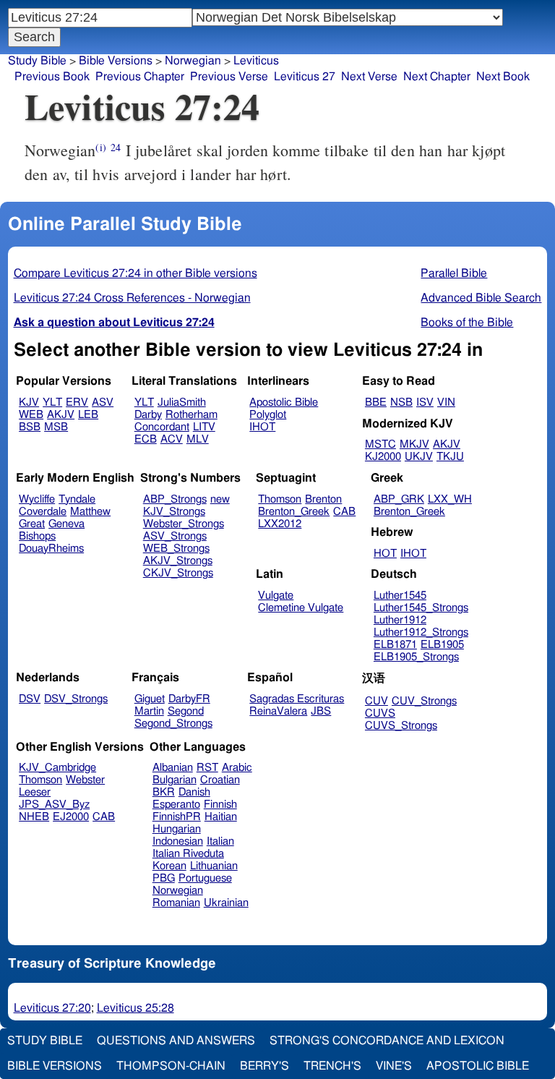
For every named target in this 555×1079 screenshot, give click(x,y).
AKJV (60, 414)
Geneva (66, 524)
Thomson (279, 499)
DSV (29, 699)
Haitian (221, 816)
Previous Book (52, 76)
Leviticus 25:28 (135, 1008)
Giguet (149, 699)
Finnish (220, 804)
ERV (77, 402)
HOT (385, 553)
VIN (446, 402)
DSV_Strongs (76, 699)
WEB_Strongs (176, 548)
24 (116, 147)
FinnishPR (176, 816)
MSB (56, 427)
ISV (425, 402)
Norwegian (193, 61)
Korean (169, 866)
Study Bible (37, 61)
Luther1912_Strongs (421, 632)
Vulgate (275, 595)
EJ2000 (71, 816)
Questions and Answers (176, 1040)
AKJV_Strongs (177, 560)
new (220, 499)
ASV (102, 402)
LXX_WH (450, 499)
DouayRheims (51, 548)
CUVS (380, 713)
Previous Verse (229, 76)
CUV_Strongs (424, 701)
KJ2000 (383, 456)
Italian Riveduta (188, 853)
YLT (52, 402)
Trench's (332, 1066)
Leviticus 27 (304, 76)
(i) (100, 147)
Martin (149, 711)
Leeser (35, 792)
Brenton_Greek (294, 511)
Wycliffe (37, 499)
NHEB (34, 816)
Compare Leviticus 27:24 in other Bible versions (135, 273)
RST (207, 767)
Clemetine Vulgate (300, 607)
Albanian (172, 767)
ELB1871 (395, 644)
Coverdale (42, 511)
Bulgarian (174, 780)
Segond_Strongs (173, 723)
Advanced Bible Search (481, 298)
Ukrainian (226, 902)
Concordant (161, 427)
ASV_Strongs (175, 536)
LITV (204, 427)
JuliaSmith (182, 402)
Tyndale (77, 499)
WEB (31, 414)
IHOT (262, 427)
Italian (220, 841)
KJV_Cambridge (57, 767)
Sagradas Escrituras (296, 699)
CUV (376, 701)
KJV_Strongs (174, 511)
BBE (376, 402)
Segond (186, 711)
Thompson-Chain (170, 1066)
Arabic (237, 767)
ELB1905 (442, 644)
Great (32, 524)
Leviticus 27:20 (52, 1008)
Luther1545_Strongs (421, 607)
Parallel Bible (454, 273)
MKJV (414, 444)
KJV (29, 402)
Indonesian (177, 841)
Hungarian (176, 829)
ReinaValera (278, 711)
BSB (29, 427)
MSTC (380, 444)
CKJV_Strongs (178, 573)
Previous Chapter (139, 76)
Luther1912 (400, 620)
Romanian (176, 902)
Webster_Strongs (183, 524)
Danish (194, 792)
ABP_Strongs (175, 499)
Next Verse (369, 76)
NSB (401, 402)
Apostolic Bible (477, 1066)
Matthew (90, 511)
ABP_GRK (399, 499)
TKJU (450, 456)
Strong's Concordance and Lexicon (387, 1040)
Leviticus (256, 61)
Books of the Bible (467, 322)
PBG (163, 878)
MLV (197, 439)
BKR (163, 792)
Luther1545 (400, 595)
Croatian (220, 780)
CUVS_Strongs (401, 725)
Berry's (264, 1066)
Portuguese (205, 878)
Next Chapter (436, 76)
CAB (344, 511)
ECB (145, 439)
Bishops (37, 536)
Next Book (503, 76)
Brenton (323, 499)
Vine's (394, 1066)
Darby (148, 414)
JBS (321, 711)
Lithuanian (214, 866)
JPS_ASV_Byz (54, 804)
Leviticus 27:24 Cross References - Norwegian (132, 298)
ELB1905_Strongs (416, 657)
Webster (85, 780)
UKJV (419, 456)
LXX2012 (279, 524)
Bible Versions (115, 61)
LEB (88, 414)
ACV (171, 439)
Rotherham (191, 414)
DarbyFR (189, 699)
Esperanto (176, 804)
